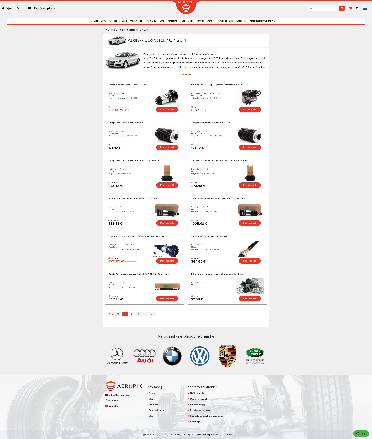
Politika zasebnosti (200, 410)
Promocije (154, 404)
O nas (152, 393)
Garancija (195, 421)
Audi (95, 20)
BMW (103, 20)
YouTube (113, 406)
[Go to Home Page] (106, 29)
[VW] (199, 355)
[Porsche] (227, 355)
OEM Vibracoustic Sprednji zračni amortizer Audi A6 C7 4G (136, 236)
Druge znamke (225, 20)
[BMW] (172, 355)
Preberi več (186, 74)
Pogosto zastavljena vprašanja (206, 416)
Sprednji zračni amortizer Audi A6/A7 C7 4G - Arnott (133, 198)
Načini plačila (197, 393)
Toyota (200, 20)
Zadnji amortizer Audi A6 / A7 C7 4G (209, 236)
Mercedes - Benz (118, 20)
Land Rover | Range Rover (172, 20)
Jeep (190, 20)
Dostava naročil (198, 399)
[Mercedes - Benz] (117, 355)
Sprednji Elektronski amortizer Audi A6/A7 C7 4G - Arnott (219, 198)
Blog (151, 399)
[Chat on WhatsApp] (19, 8)
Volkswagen (136, 20)
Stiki (151, 416)
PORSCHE (151, 20)
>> (152, 314)
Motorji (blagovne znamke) (263, 20)
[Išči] (342, 8)
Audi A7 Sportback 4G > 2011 (133, 29)
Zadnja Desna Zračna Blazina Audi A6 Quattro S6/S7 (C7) (219, 160)
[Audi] (144, 355)
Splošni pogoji (197, 404)
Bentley (211, 20)
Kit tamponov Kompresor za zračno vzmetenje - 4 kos (217, 274)
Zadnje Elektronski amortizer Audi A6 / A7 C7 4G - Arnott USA (138, 274)
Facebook (112, 400)
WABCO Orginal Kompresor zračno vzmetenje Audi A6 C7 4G (220, 85)
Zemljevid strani (157, 410)
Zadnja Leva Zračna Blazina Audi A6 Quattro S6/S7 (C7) (135, 160)
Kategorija (241, 20)
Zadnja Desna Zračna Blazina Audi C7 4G (211, 122)
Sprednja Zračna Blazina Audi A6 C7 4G (127, 85)
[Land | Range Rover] (255, 355)
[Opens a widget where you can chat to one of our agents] (361, 434)
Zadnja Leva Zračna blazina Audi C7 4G (127, 122)
